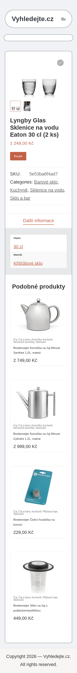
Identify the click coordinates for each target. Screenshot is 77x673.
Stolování (41, 342)
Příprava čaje (50, 511)
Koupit (18, 156)
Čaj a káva (24, 339)
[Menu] (63, 19)
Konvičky (36, 339)
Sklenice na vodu (47, 190)
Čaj (15, 339)
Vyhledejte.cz (33, 19)
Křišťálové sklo (28, 263)
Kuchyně (19, 190)
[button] (60, 62)
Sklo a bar (20, 198)
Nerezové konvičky (23, 342)
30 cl (18, 246)
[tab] (38, 221)
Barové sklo (45, 182)
